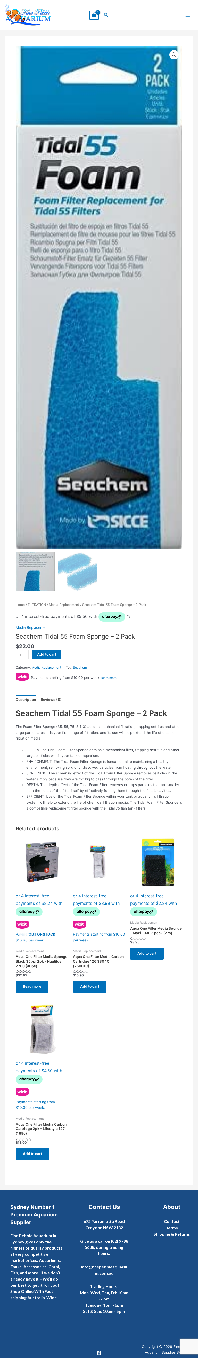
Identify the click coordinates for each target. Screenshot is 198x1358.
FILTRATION (37, 605)
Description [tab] (26, 699)
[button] (106, 15)
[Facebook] (99, 1352)
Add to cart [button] (89, 986)
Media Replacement (64, 605)
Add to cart (46, 654)
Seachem (80, 667)
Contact (172, 1221)
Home (20, 605)
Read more (32, 986)
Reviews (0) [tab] (51, 699)
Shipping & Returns (172, 1233)
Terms (172, 1227)
